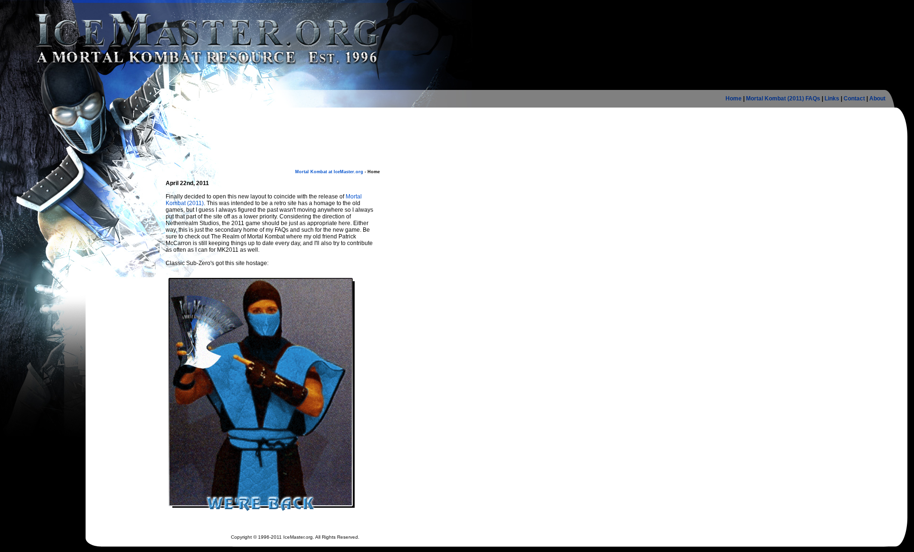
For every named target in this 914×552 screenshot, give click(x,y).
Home (733, 98)
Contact (854, 98)
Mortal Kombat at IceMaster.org (329, 171)
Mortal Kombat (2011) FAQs (783, 98)
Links (832, 98)
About (877, 98)
